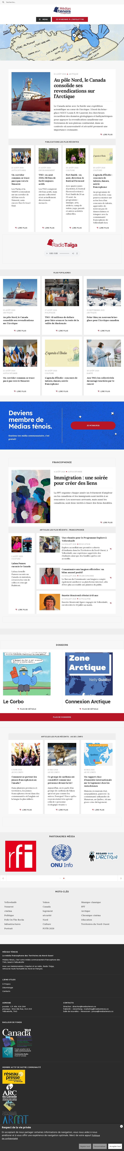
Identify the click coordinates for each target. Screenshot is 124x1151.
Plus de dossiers (62, 717)
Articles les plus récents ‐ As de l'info (62, 737)
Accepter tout (115, 1146)
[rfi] (20, 856)
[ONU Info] (62, 856)
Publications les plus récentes (62, 142)
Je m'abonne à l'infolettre (70, 19)
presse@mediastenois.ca (102, 1011)
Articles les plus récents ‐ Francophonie (62, 530)
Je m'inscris (93, 425)
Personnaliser (99, 1146)
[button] (43, 19)
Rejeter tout (85, 1146)
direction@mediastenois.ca (84, 1006)
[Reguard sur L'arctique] (103, 856)
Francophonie (62, 462)
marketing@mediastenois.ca (96, 1009)
